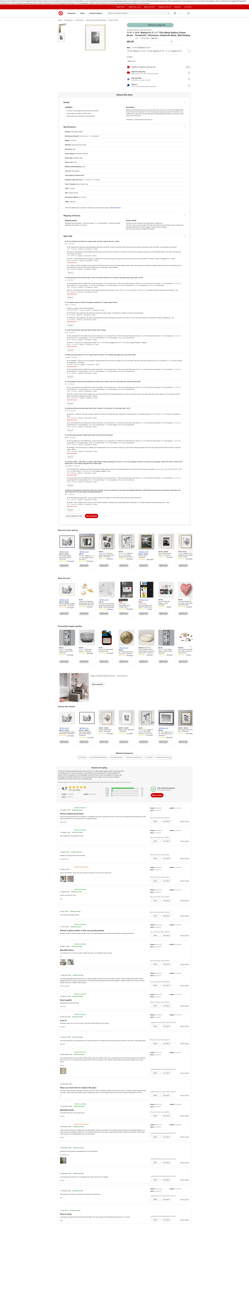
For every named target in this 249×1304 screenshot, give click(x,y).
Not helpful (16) (88, 504)
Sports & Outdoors (140, 1)
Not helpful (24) (87, 319)
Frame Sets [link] (149, 757)
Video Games (205, 1)
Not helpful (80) (89, 292)
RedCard (130, 3)
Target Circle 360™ (149, 7)
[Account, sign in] (179, 13)
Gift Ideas (240, 1)
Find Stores (146, 3)
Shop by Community (11, 3)
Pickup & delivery (95, 13)
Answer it (70, 272)
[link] (133, 38)
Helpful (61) (81, 287)
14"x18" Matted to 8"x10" (156, 51)
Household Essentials (108, 1)
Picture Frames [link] (82, 757)
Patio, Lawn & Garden (87, 1)
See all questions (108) (74, 516)
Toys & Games (183, 1)
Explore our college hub (156, 25)
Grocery (98, 1)
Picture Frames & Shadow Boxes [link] (98, 757)
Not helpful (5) (89, 260)
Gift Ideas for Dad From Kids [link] (163, 757)
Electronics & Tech (194, 1)
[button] (133, 38)
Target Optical (23, 3)
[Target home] (60, 13)
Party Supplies (232, 1)
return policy (135, 229)
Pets (148, 1)
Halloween (33, 1)
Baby (117, 1)
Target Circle (137, 3)
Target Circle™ (120, 7)
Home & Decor (63, 1)
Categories (71, 13)
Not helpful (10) (90, 344)
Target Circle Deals (77, 3)
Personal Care (129, 1)
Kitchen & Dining (74, 1)
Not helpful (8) (89, 287)
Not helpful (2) (88, 255)
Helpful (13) (81, 249)
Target (60, 20)
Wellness (158, 1)
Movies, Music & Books (218, 1)
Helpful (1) (82, 344)
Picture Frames (113, 20)
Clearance (35, 3)
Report (96, 249)
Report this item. (115, 208)
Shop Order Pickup (97, 3)
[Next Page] (189, 51)
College (26, 1)
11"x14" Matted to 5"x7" (173, 51)
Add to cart (131, 61)
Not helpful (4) (89, 249)
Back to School (18, 1)
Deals (30, 3)
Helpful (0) (81, 260)
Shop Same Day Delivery (112, 3)
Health (152, 1)
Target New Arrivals (6, 1)
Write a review (157, 795)
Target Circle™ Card (134, 7)
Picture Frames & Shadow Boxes (96, 20)
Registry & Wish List (165, 7)
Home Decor (79, 20)
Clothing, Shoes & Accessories (47, 1)
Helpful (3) (80, 255)
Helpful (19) (80, 292)
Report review (184, 821)
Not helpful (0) (88, 269)
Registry (124, 3)
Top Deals (67, 3)
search (168, 13)
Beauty (121, 1)
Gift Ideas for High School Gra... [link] (134, 757)
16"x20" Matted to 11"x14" (136, 51)
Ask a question (91, 516)
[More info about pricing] (172, 42)
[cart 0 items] (188, 13)
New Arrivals (43, 3)
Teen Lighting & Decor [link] (116, 757)
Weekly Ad (87, 3)
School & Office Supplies (169, 1)
